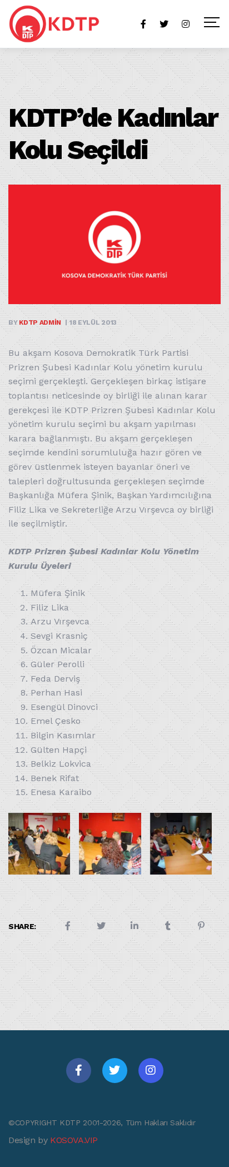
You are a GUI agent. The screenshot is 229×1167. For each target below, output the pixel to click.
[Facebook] (78, 1070)
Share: (22, 926)
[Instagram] (150, 1070)
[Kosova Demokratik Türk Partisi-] (55, 23)
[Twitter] (114, 1070)
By (34, 322)
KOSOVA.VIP (74, 1140)
